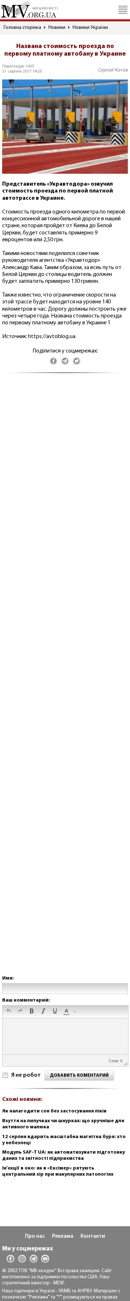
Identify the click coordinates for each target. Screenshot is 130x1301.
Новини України (90, 27)
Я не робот (26, 1075)
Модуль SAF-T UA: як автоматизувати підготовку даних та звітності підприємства (63, 1155)
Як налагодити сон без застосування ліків (54, 1111)
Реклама (62, 1236)
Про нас (35, 1236)
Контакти (93, 1236)
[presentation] (9, 1012)
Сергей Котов (113, 70)
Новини (56, 27)
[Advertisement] (65, 681)
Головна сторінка (22, 27)
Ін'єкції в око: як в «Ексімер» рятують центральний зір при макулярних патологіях (57, 1171)
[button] (8, 1011)
